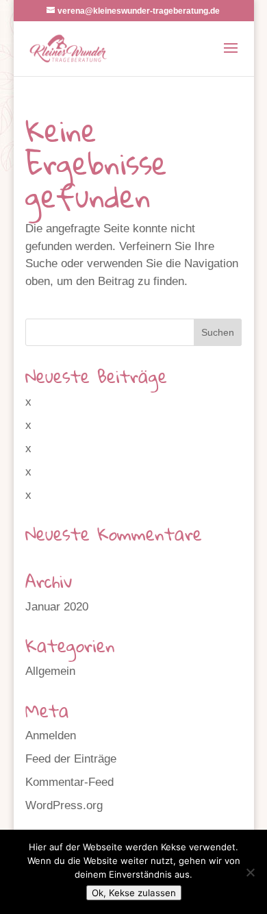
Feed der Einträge (70, 758)
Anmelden (50, 735)
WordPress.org (64, 805)
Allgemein (50, 671)
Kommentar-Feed (69, 782)
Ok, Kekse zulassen (134, 892)
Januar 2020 (56, 606)
